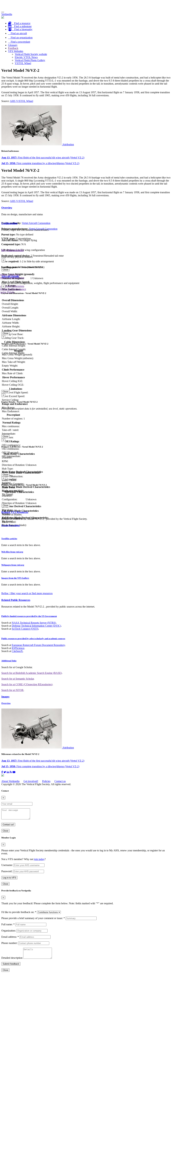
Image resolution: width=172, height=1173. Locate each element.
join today (39, 859)
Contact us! (8, 824)
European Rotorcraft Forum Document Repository (38, 645)
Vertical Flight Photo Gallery (30, 60)
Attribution (68, 144)
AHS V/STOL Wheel (21, 101)
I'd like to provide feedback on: (18, 912)
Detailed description (12, 957)
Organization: (8, 930)
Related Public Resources (15, 600)
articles (9, 538)
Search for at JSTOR (12, 690)
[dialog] (86, 264)
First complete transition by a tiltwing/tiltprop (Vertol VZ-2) (40, 163)
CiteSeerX (17, 651)
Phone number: (9, 943)
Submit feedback (11, 964)
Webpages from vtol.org (12, 565)
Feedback (13, 48)
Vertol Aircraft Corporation (36, 223)
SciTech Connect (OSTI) (25, 628)
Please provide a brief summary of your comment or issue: (33, 918)
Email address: (10, 936)
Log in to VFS (9, 877)
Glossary (12, 45)
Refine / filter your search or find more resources (27, 593)
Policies (46, 781)
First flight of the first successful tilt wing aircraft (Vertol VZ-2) (42, 157)
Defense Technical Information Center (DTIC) (36, 625)
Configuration (9, 223)
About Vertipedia (10, 781)
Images (5, 696)
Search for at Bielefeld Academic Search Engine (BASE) (31, 673)
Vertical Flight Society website (31, 54)
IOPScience (18, 648)
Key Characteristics (12, 250)
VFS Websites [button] (15, 51)
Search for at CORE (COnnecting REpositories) (26, 684)
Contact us (60, 781)
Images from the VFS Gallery (15, 578)
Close (5, 269)
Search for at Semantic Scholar (17, 678)
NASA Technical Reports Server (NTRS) (34, 622)
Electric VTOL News (26, 57)
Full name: (8, 924)
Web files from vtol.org (12, 552)
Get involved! (31, 781)
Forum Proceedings (10, 525)
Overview (6, 207)
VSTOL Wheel (23, 63)
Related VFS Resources (14, 512)
